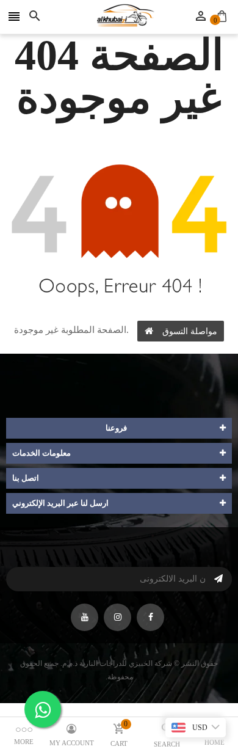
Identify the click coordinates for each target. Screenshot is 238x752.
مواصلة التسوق (189, 331)
